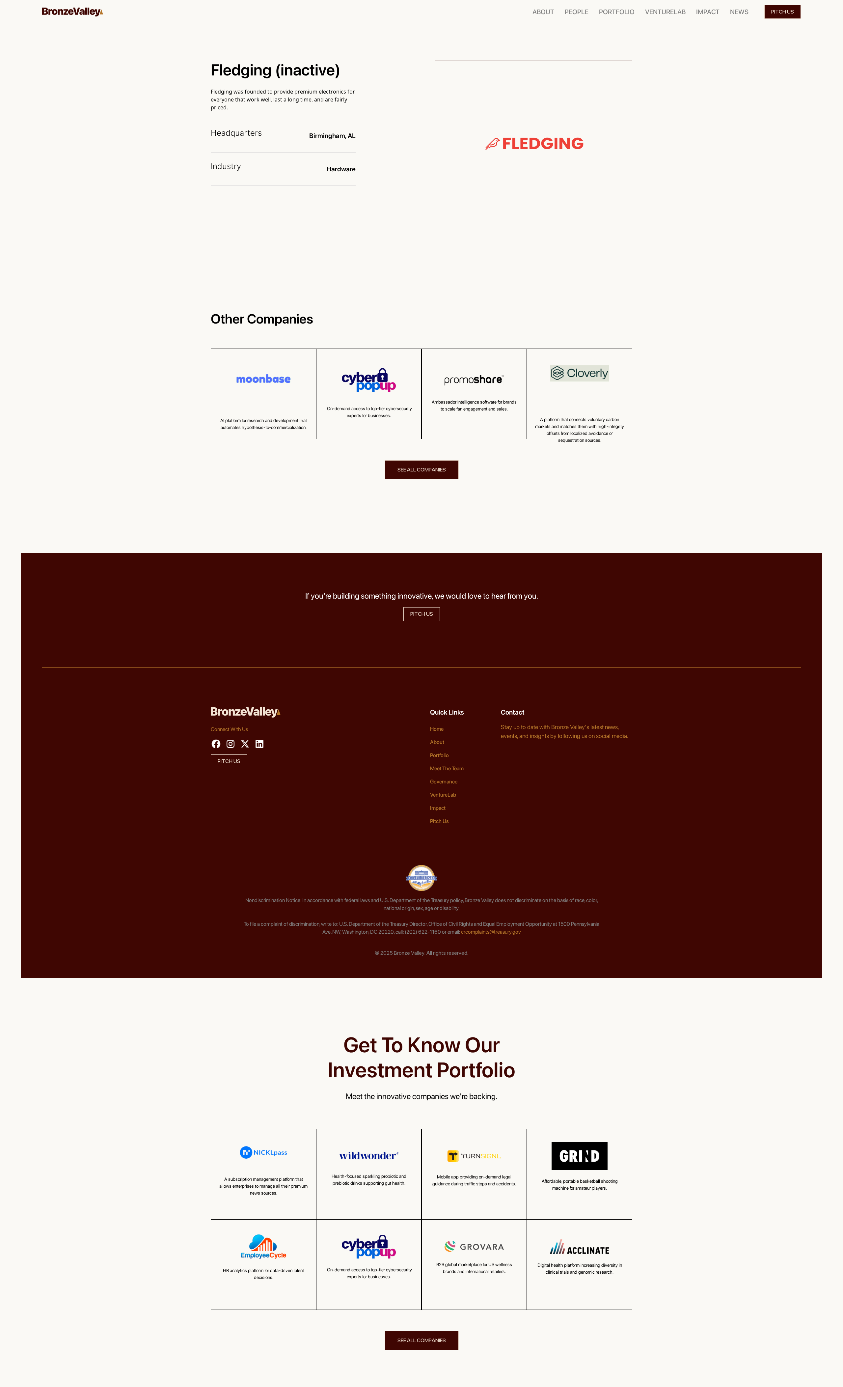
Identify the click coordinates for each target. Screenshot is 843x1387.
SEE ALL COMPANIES (421, 470)
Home (437, 729)
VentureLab (443, 795)
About (437, 742)
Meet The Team (447, 768)
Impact (438, 808)
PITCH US (782, 12)
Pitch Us (439, 821)
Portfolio (439, 755)
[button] (576, 12)
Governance (443, 781)
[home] (72, 11)
